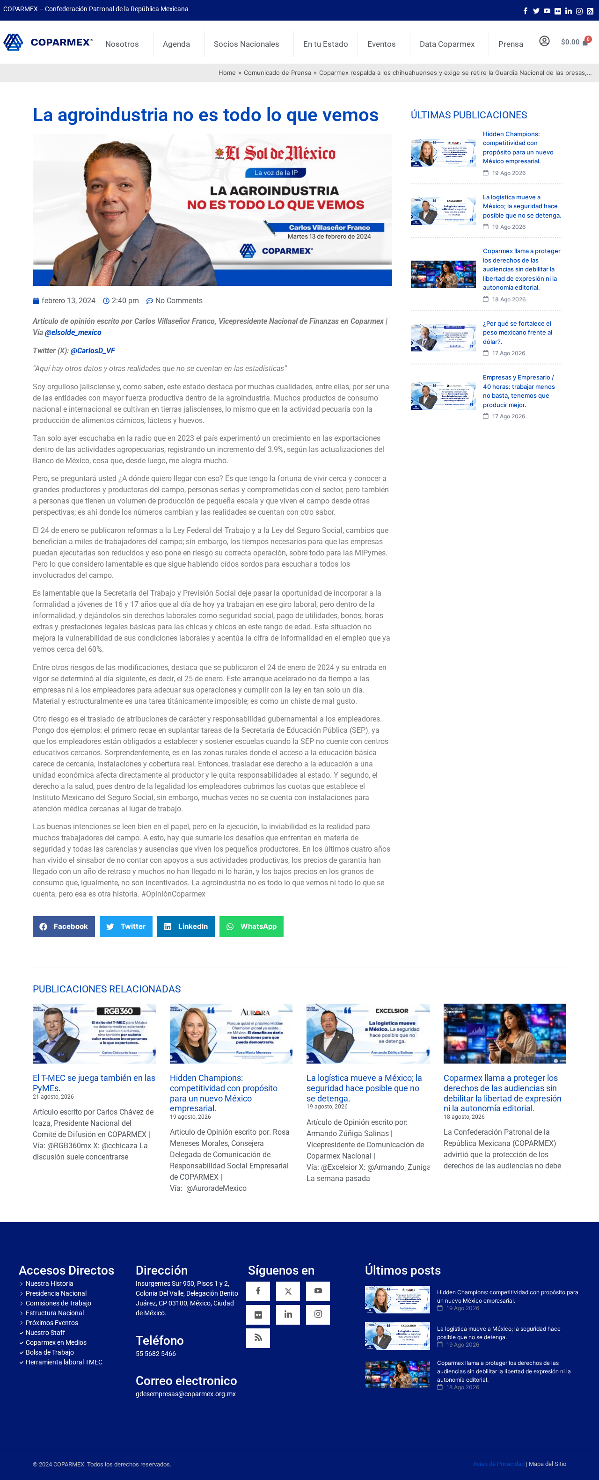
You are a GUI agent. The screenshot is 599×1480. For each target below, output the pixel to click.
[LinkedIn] (568, 10)
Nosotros (122, 44)
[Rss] (590, 10)
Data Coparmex (447, 44)
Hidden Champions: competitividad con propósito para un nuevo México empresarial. (224, 1093)
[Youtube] (547, 10)
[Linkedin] (288, 1315)
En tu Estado (325, 44)
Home (227, 72)
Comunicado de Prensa (277, 72)
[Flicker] (558, 10)
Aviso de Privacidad (499, 1463)
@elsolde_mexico (73, 332)
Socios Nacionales (246, 44)
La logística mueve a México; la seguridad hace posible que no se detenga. (364, 1088)
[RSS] (258, 1338)
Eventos (381, 44)
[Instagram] (579, 10)
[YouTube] (318, 1291)
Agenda (176, 44)
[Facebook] (525, 10)
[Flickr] (258, 1315)
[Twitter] (536, 10)
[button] (64, 926)
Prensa (510, 44)
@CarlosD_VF (93, 350)
